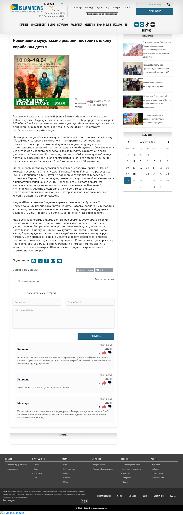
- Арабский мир (68, 469)
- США (65, 482)
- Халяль (124, 482)
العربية (173, 496)
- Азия (64, 465)
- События (155, 469)
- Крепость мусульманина (16, 465)
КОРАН (119, 496)
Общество (90, 24)
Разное (154, 459)
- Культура (155, 465)
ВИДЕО (144, 496)
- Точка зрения (11, 469)
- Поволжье (37, 473)
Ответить (108, 349)
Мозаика (117, 24)
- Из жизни (125, 473)
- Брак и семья (157, 473)
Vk (101, 269)
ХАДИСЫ (132, 496)
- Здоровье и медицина (131, 469)
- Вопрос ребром (99, 465)
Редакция (9, 500)
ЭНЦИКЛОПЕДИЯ (104, 496)
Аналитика (76, 24)
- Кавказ (35, 465)
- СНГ (34, 478)
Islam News (86, 270)
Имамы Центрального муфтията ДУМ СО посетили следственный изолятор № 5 (156, 68)
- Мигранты (126, 478)
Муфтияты (159, 496)
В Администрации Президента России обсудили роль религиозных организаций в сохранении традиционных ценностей (157, 49)
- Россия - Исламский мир (103, 469)
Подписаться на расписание (102, 14)
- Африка (66, 478)
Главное (23, 24)
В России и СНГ (38, 24)
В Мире (51, 24)
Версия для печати (104, 279)
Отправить (96, 336)
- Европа (65, 473)
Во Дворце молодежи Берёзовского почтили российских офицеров (153, 119)
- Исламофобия (157, 478)
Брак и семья (104, 24)
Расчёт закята (154, 11)
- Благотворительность (131, 465)
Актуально (62, 24)
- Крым (35, 469)
